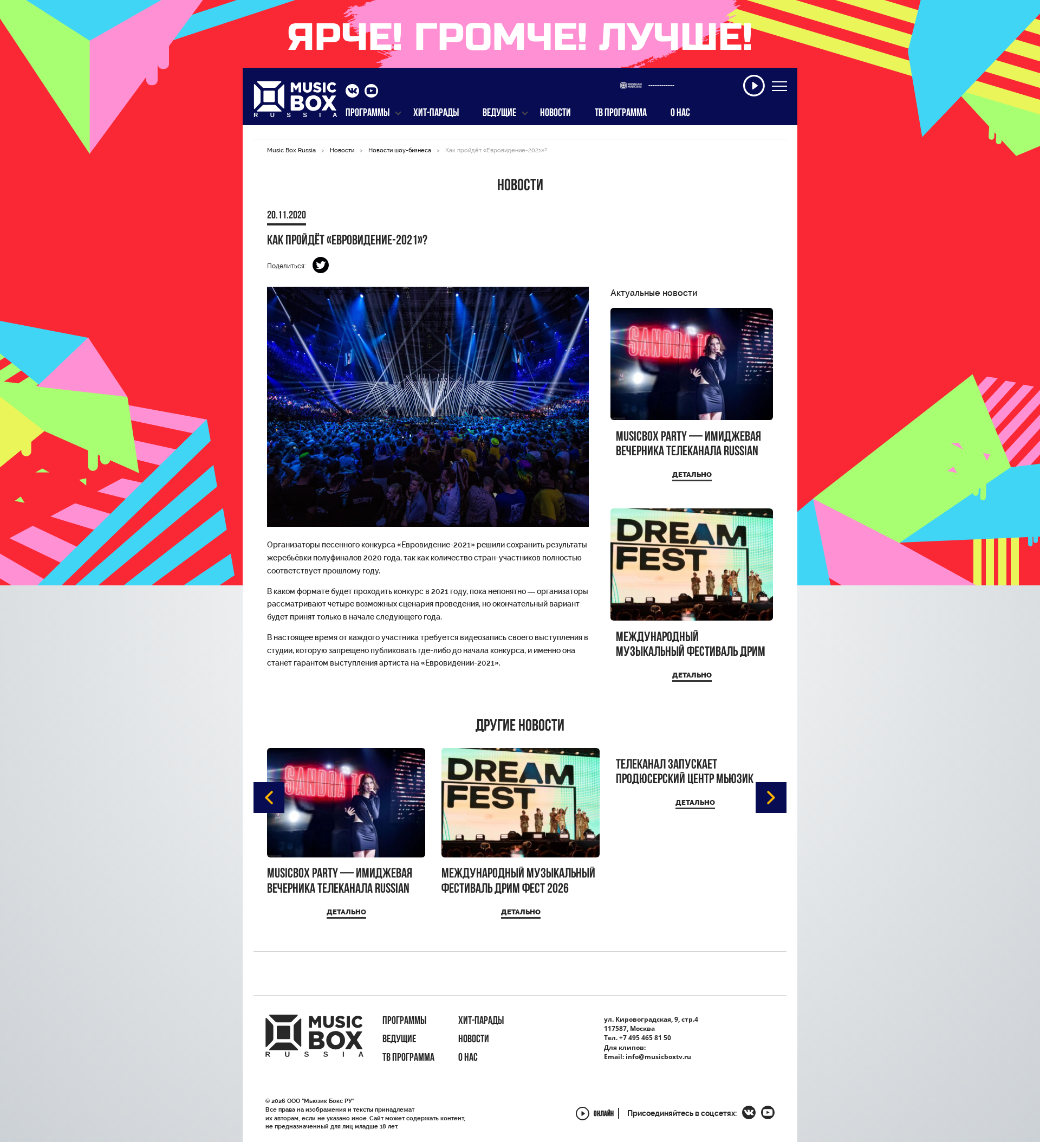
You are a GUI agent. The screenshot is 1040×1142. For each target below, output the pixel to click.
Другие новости (520, 727)
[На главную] (295, 102)
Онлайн (604, 1115)
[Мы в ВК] (352, 92)
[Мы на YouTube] (371, 92)
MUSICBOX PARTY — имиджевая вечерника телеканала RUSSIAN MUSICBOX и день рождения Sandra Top (688, 444)
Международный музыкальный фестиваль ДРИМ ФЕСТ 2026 (690, 645)
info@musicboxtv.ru (658, 1056)
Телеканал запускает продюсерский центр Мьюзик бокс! (684, 772)
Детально (692, 474)
